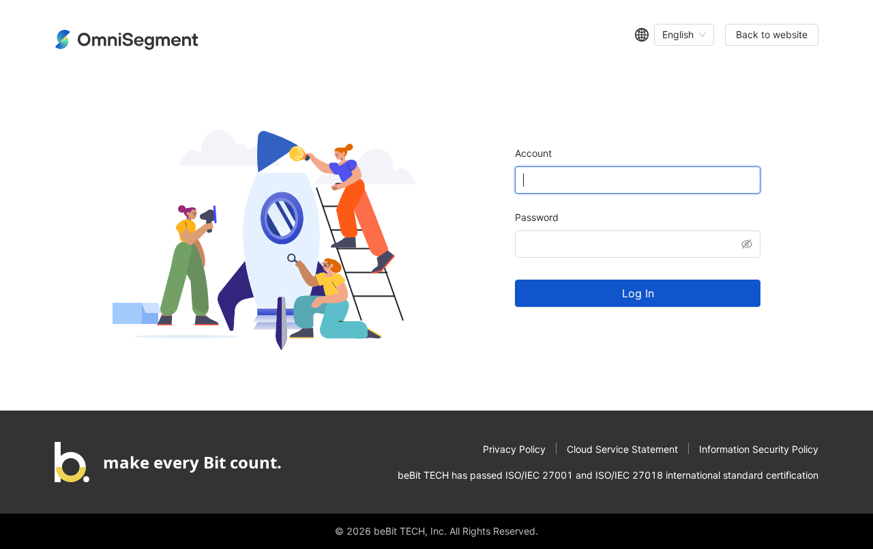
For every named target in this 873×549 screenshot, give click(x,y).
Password (537, 217)
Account (533, 153)
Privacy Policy (514, 449)
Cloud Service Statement (622, 449)
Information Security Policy (758, 449)
